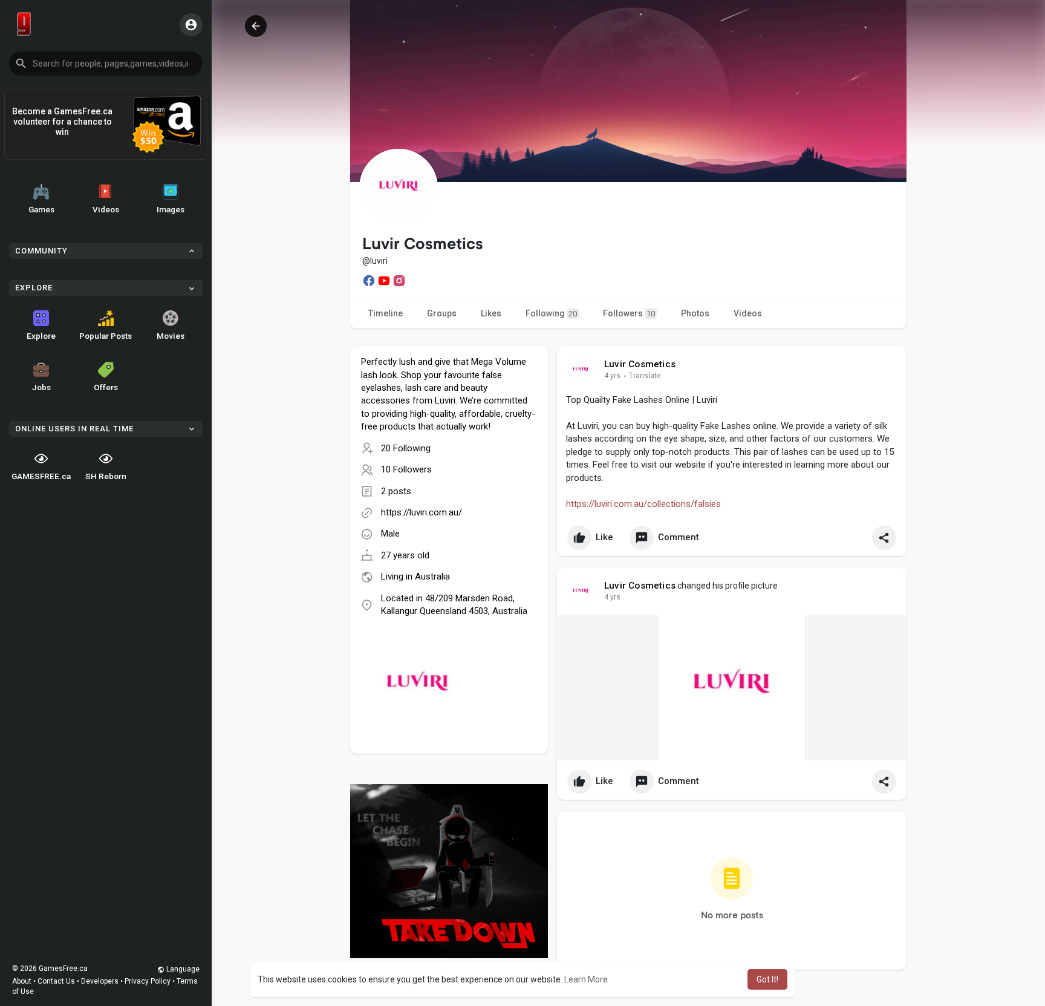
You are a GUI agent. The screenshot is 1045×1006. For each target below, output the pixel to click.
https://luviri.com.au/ (421, 512)
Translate (645, 375)
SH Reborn (105, 476)
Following (551, 313)
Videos (106, 209)
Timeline (385, 313)
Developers (100, 981)
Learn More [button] (586, 979)
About (21, 981)
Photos (695, 313)
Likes (491, 313)
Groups (442, 313)
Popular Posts (105, 336)
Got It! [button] (767, 979)
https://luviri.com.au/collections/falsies (643, 503)
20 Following (406, 448)
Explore (41, 336)
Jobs (41, 387)
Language (182, 969)
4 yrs (612, 375)
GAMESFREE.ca (41, 476)
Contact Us (56, 981)
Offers (106, 387)
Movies (170, 336)
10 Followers (406, 469)
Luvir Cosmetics (640, 364)
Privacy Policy (148, 981)
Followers (629, 313)
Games (41, 209)
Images (170, 209)
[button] (106, 63)
